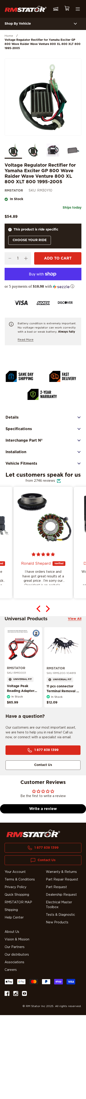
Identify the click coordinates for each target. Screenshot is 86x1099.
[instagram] (15, 994)
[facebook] (7, 994)
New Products (57, 922)
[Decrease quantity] (10, 258)
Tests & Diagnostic (60, 914)
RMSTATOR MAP (18, 902)
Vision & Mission (17, 939)
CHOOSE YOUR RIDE (30, 240)
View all (74, 618)
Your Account (15, 872)
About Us (12, 932)
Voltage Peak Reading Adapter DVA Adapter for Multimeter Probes (22, 693)
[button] (43, 286)
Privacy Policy (15, 887)
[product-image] (23, 645)
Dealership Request (61, 894)
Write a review (43, 809)
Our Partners (15, 947)
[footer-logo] (33, 833)
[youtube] (24, 994)
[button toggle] (75, 24)
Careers (11, 970)
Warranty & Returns (61, 872)
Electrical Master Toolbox (59, 905)
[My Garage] (55, 9)
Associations (14, 962)
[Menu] (77, 9)
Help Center (14, 917)
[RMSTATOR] (26, 9)
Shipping (11, 910)
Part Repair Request (62, 879)
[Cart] (66, 9)
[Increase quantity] (26, 258)
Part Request (56, 887)
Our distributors (17, 954)
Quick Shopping (17, 894)
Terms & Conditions (20, 879)
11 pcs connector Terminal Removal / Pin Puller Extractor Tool (62, 694)
